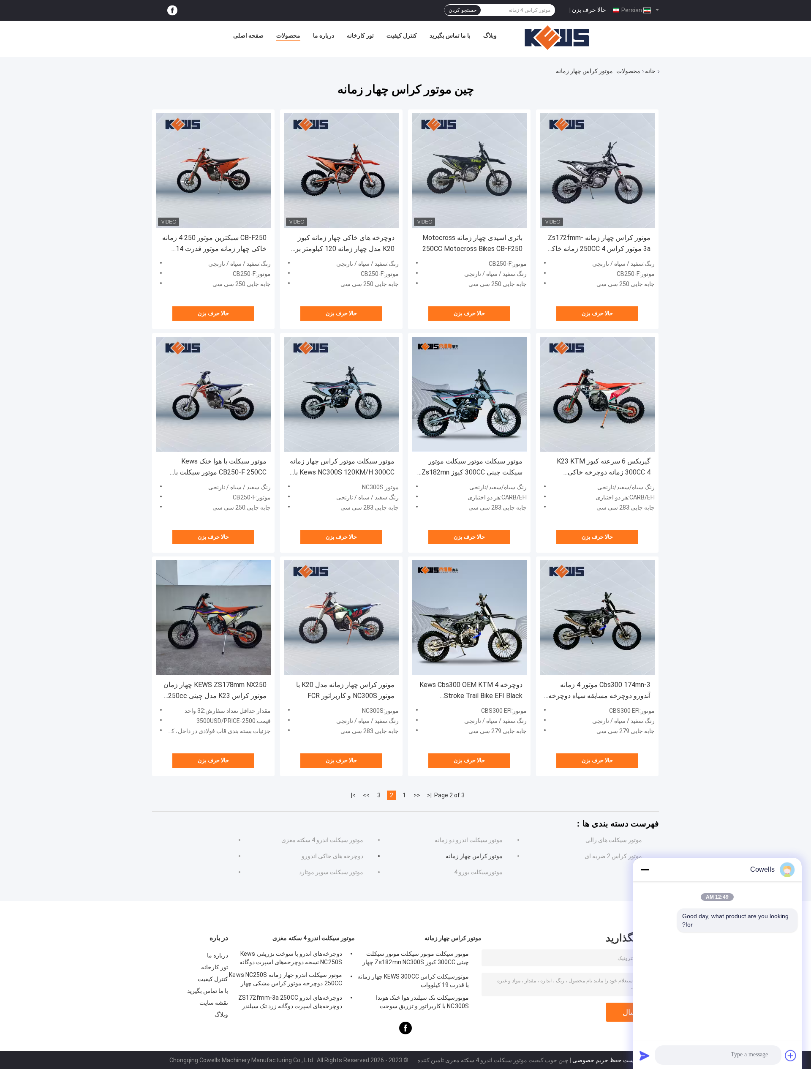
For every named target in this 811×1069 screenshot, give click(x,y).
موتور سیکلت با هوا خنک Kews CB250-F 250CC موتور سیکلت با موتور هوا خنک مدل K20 (220, 467)
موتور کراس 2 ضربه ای (613, 856)
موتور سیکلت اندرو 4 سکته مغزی (322, 840)
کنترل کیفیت (401, 35)
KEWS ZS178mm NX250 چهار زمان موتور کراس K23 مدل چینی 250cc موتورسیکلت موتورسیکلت (215, 691)
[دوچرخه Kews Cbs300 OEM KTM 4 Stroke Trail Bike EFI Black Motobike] (469, 617)
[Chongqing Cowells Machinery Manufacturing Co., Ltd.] (557, 37)
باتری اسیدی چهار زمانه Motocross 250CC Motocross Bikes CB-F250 (472, 243)
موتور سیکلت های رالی (613, 840)
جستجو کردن (462, 10)
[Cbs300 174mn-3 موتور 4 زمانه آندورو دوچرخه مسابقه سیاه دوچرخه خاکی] (597, 617)
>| (353, 795)
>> (366, 795)
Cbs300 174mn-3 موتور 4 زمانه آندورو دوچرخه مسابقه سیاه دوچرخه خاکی (599, 691)
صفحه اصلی (248, 35)
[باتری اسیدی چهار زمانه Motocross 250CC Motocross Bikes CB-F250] (469, 170)
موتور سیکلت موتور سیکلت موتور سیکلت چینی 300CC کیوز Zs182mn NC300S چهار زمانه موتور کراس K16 (470, 467)
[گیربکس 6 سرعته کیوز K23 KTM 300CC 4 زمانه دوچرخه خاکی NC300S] (597, 394)
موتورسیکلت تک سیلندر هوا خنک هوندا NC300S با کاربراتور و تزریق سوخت (422, 1001)
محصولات (288, 35)
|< (429, 795)
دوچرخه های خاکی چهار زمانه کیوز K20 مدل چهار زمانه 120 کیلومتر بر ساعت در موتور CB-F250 (345, 244)
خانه (650, 71)
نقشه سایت (213, 1002)
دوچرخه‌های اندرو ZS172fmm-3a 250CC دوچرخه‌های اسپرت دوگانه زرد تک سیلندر (290, 1001)
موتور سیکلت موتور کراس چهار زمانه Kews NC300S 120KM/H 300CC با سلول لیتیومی (342, 467)
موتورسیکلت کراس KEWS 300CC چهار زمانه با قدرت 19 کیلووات (413, 980)
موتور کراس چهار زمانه (474, 856)
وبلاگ (490, 35)
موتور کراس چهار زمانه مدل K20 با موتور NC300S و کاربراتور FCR (345, 690)
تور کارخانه (360, 35)
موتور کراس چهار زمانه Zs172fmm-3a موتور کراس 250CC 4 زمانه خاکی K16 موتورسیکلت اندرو (598, 244)
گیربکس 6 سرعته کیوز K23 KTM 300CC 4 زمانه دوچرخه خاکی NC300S (603, 467)
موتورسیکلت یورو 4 (478, 872)
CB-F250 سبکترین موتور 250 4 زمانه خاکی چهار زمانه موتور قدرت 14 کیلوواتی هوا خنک (214, 244)
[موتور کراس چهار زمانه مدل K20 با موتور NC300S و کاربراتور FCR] (341, 617)
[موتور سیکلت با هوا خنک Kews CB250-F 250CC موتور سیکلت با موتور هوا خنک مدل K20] (213, 394)
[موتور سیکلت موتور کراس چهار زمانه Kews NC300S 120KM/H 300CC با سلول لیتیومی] (341, 394)
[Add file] (791, 1055)
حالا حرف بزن (589, 9)
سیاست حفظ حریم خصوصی (607, 1060)
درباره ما (323, 35)
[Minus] (645, 869)
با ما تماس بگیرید (450, 35)
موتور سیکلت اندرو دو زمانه (469, 840)
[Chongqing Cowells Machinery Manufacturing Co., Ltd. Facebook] (172, 10)
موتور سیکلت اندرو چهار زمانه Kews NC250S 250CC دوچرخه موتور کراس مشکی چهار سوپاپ (285, 980)
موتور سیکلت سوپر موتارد (331, 872)
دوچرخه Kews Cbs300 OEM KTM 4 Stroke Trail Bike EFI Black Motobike (471, 691)
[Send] (644, 1055)
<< (417, 795)
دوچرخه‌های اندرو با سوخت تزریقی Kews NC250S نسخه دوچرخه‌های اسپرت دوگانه (290, 957)
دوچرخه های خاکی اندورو (332, 856)
